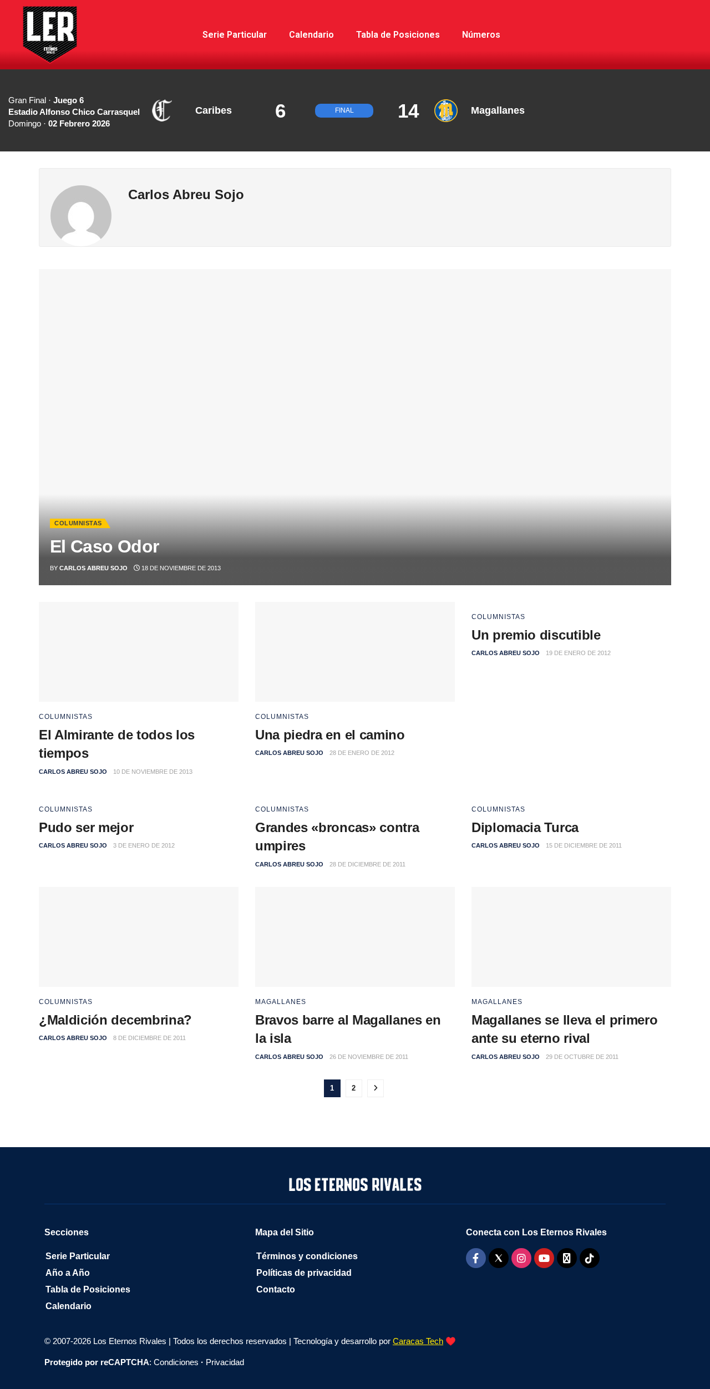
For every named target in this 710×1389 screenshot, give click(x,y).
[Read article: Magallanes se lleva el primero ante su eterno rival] (571, 937)
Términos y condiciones (307, 1256)
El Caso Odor (104, 546)
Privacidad (225, 1362)
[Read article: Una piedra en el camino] (355, 652)
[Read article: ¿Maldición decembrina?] (139, 937)
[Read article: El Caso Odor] (355, 427)
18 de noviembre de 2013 (180, 568)
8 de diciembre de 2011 (149, 1038)
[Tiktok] (590, 1258)
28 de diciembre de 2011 (367, 864)
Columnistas (78, 523)
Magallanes (280, 1001)
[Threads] (567, 1258)
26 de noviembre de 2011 (368, 1056)
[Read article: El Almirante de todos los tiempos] (139, 652)
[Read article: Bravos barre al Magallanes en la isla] (355, 937)
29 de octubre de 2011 (582, 1056)
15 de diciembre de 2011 (584, 845)
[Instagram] (521, 1258)
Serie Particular (234, 34)
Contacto (275, 1289)
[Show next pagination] (375, 1088)
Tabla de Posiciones (398, 34)
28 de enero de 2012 (361, 752)
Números (481, 34)
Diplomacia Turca (525, 827)
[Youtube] (544, 1258)
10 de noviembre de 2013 (152, 771)
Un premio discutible (536, 634)
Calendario (311, 34)
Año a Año (67, 1273)
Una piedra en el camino (330, 734)
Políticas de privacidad (304, 1273)
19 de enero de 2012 (578, 653)
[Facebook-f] (476, 1258)
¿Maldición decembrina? (115, 1019)
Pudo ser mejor (86, 827)
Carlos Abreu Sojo (93, 568)
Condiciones (176, 1362)
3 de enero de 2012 (144, 845)
